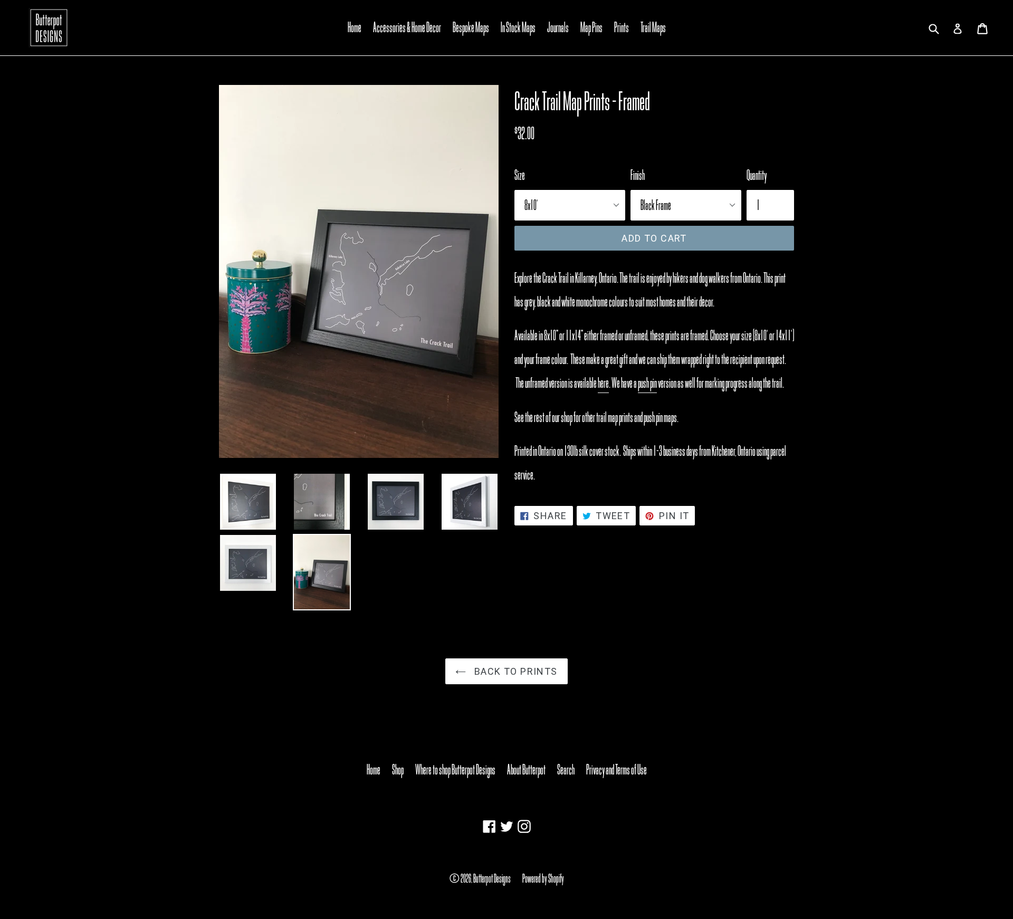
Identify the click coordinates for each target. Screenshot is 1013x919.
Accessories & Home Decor (407, 27)
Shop (398, 770)
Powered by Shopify (543, 878)
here (603, 383)
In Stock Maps (518, 27)
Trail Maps (653, 27)
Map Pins (591, 27)
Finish (637, 175)
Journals (558, 27)
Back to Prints (514, 671)
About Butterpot (526, 770)
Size (519, 175)
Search (566, 770)
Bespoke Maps (471, 27)
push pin (647, 383)
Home (354, 27)
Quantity (757, 175)
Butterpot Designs (492, 878)
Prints (621, 27)
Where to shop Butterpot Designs (455, 770)
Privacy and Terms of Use (616, 770)
